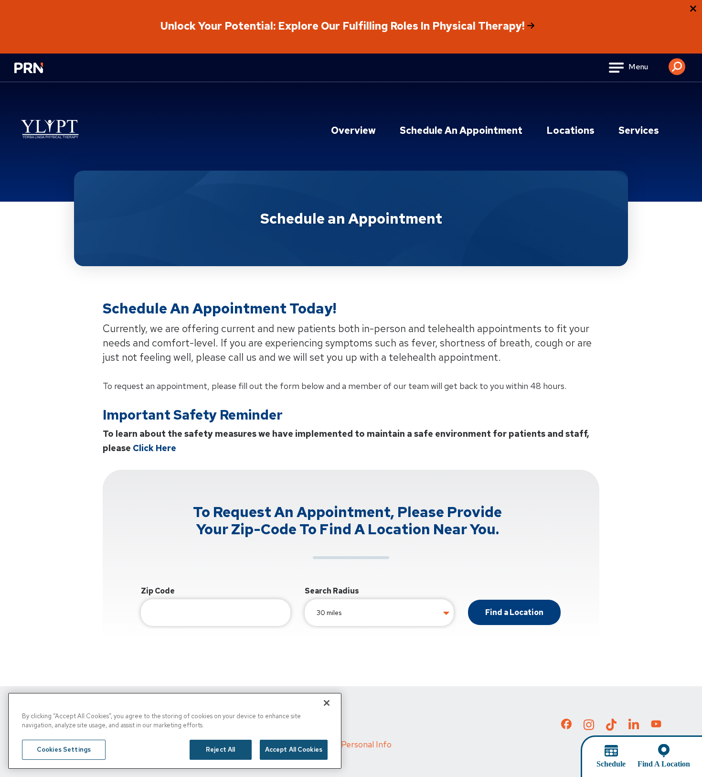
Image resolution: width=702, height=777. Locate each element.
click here (154, 447)
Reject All (220, 749)
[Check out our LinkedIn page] (633, 727)
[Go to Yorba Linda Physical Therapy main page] (49, 128)
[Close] (326, 702)
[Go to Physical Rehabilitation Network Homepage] (40, 74)
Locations (570, 130)
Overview (353, 130)
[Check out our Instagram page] (589, 727)
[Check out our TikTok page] (611, 727)
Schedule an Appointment (461, 130)
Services (638, 130)
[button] (677, 63)
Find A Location (664, 764)
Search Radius (332, 591)
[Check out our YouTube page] (656, 725)
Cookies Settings (64, 749)
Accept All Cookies (293, 749)
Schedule (611, 764)
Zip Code (158, 591)
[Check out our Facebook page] (566, 726)
